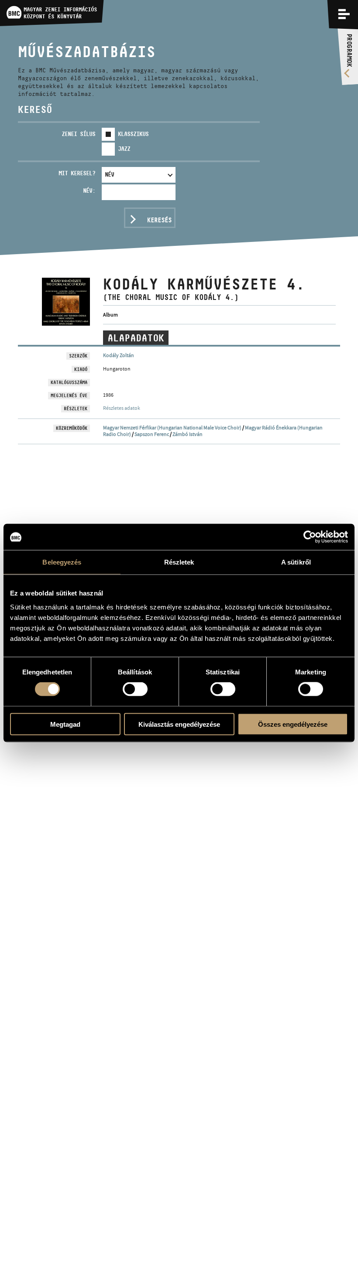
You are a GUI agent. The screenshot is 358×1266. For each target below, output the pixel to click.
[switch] (135, 689)
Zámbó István (187, 434)
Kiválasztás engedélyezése (179, 724)
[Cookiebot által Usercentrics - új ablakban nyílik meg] (310, 537)
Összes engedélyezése (292, 724)
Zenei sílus (78, 133)
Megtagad (65, 724)
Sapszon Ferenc (151, 434)
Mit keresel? (77, 173)
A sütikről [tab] (296, 562)
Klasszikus (133, 133)
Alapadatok (135, 338)
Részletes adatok (121, 408)
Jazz (124, 148)
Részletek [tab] (179, 562)
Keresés (159, 220)
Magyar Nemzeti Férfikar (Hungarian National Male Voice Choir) (172, 427)
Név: (89, 190)
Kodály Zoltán (118, 355)
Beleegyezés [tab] (61, 562)
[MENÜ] (344, 14)
